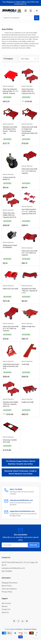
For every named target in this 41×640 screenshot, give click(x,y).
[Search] (36, 17)
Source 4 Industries (16, 629)
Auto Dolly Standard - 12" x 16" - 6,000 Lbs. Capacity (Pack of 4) (29, 211)
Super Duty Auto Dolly (10, 289)
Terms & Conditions (9, 589)
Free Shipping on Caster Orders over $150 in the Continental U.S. (21, 3)
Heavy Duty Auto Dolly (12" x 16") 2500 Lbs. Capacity (29, 171)
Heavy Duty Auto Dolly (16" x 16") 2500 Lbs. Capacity (29, 253)
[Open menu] (36, 10)
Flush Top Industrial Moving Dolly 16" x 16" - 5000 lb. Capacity (11, 91)
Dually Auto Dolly (27, 402)
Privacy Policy (7, 592)
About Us (5, 612)
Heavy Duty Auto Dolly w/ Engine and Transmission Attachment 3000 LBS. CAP (30, 131)
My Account (6, 603)
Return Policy (7, 586)
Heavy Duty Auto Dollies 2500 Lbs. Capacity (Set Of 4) (9, 215)
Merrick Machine (8, 86)
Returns (5, 606)
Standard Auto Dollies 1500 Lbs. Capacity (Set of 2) (10, 404)
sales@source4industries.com (13, 568)
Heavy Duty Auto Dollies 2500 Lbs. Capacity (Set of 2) (28, 91)
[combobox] (20, 17)
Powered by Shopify (30, 629)
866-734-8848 (7, 571)
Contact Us (6, 609)
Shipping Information (10, 583)
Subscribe (33, 545)
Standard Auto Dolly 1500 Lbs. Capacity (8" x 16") (30, 291)
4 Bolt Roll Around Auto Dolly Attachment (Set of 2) (11, 366)
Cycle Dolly (25, 364)
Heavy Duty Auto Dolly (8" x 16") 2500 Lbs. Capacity (10, 328)
